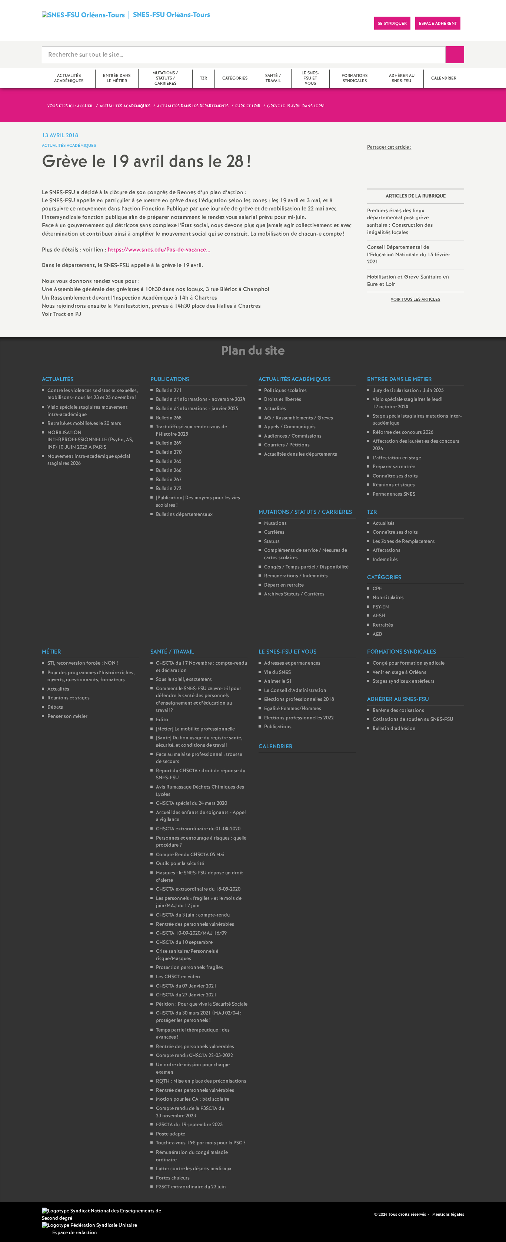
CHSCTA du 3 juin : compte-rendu (193, 915)
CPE (377, 589)
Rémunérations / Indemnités (296, 576)
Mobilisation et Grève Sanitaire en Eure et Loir (408, 280)
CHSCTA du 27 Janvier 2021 (186, 995)
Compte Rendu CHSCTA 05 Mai (190, 854)
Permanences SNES (394, 494)
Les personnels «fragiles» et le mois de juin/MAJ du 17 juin (199, 902)
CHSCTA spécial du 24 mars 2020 (191, 803)
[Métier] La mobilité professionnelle (195, 729)
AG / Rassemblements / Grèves (298, 418)
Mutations (275, 523)
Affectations (386, 550)
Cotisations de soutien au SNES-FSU (413, 719)
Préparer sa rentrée (394, 466)
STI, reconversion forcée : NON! (82, 663)
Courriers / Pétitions (287, 445)
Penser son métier (67, 716)
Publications (278, 726)
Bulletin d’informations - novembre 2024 (200, 399)
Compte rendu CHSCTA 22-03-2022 (194, 1055)
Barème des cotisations (398, 710)
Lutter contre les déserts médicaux (194, 1168)
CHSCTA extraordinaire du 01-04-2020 (198, 829)
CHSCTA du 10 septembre (184, 942)
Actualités (275, 408)
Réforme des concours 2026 (403, 432)
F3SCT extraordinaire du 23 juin (191, 1187)
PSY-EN (381, 607)
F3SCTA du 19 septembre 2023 (189, 1124)
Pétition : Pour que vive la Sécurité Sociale (201, 1004)
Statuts (272, 541)
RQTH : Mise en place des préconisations (201, 1081)
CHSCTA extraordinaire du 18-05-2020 (198, 889)
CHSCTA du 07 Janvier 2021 (186, 986)
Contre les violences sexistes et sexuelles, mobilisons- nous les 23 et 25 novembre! (92, 394)
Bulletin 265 (169, 461)
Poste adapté (170, 1134)
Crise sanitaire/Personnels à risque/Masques (187, 955)
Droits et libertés (282, 399)
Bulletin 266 (169, 470)
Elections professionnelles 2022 (299, 718)
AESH (379, 616)
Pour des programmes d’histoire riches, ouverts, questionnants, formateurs (90, 676)
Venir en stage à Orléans (399, 672)
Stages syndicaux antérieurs (404, 681)
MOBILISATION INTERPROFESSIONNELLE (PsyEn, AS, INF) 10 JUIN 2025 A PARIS (90, 440)
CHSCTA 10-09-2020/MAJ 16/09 (191, 933)
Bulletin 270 (169, 452)
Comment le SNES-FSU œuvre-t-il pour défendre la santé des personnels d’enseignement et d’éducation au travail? (198, 699)
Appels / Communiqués (290, 427)
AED (377, 634)
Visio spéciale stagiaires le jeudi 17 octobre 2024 (408, 403)
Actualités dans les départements (300, 454)
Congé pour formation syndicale (409, 663)
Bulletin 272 (169, 488)
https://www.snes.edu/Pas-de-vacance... (159, 250)
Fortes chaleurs (173, 1178)
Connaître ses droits (395, 476)
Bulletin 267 (169, 479)
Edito (162, 719)
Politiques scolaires (285, 390)
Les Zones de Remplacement (404, 541)
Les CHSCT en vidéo (178, 977)
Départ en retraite (284, 585)
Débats (55, 707)
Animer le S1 (278, 681)
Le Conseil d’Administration (295, 690)
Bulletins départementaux (184, 514)
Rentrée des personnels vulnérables (195, 924)
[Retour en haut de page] (28, 1214)
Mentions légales (448, 1215)
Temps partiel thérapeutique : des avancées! (193, 1034)
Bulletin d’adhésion (394, 728)
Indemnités (385, 559)
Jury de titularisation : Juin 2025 (408, 390)
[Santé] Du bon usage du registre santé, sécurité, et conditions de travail (199, 742)
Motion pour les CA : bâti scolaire (192, 1099)
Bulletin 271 (169, 390)
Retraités (383, 625)
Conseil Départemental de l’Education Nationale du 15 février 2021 (408, 255)
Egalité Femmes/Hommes (292, 708)
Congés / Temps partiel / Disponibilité (306, 567)
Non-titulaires (388, 597)
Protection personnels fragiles (189, 967)
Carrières (274, 532)
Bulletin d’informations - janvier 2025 (197, 408)
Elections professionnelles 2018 (299, 699)
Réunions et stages (394, 485)
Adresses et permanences (292, 663)
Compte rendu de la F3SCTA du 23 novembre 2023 (190, 1112)
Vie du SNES (277, 672)
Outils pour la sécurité (180, 863)
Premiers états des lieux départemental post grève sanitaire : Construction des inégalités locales (400, 221)
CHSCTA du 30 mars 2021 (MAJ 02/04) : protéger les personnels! (199, 1017)
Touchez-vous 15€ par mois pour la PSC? (201, 1143)
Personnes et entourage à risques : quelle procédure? (201, 842)
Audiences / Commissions (293, 436)
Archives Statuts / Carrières (294, 594)
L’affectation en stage (397, 458)
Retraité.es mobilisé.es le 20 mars (84, 423)
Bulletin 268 (169, 418)
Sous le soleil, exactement (184, 679)
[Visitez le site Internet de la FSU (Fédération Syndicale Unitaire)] (89, 1225)
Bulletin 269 (169, 443)
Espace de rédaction (74, 1232)
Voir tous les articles (415, 300)
